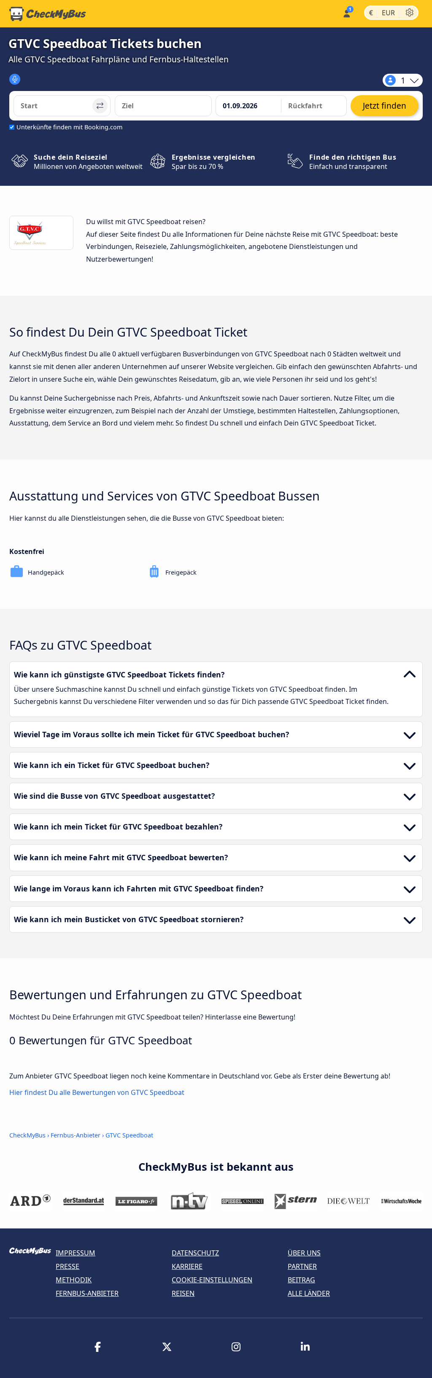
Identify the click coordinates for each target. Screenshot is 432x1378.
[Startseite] (47, 14)
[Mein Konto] (346, 13)
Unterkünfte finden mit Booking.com (69, 127)
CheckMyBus (27, 1135)
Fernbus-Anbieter (75, 1135)
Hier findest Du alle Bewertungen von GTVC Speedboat (96, 1092)
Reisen (183, 1293)
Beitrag (301, 1279)
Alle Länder (309, 1293)
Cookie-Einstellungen (212, 1279)
